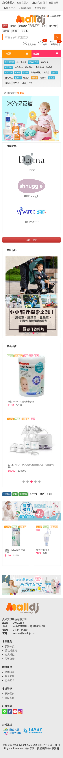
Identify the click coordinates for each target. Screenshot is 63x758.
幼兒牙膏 (45, 62)
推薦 (8, 53)
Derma (31, 170)
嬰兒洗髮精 (21, 62)
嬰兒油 (54, 72)
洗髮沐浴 (23, 26)
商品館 (36, 53)
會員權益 (10, 654)
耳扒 (30, 83)
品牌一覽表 (31, 240)
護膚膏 (17, 72)
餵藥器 (34, 78)
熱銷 (15, 494)
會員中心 (11, 8)
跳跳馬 (25, 31)
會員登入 (24, 2)
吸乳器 (13, 26)
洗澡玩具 (34, 26)
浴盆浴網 (8, 67)
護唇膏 (25, 72)
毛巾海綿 (40, 67)
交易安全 (10, 680)
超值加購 (23, 494)
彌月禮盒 (53, 26)
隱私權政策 (11, 650)
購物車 (57, 44)
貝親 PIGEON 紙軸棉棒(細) (21, 401)
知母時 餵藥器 (43, 550)
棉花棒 (8, 83)
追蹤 (45, 43)
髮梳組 (49, 67)
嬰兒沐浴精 (9, 62)
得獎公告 (10, 658)
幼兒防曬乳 (36, 72)
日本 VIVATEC (31, 222)
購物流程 (25, 8)
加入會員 (40, 2)
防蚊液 (43, 78)
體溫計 (15, 31)
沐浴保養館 (9, 93)
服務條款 (10, 646)
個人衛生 (9, 78)
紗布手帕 (19, 67)
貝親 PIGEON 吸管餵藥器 (15, 551)
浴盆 (44, 26)
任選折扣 (33, 494)
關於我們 (10, 693)
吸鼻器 (51, 78)
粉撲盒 (46, 72)
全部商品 (7, 494)
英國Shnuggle (31, 196)
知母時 (49, 494)
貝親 (42, 494)
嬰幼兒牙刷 (33, 62)
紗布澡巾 (29, 67)
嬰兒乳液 (8, 72)
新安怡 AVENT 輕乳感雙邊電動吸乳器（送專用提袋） (31, 466)
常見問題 (41, 8)
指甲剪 (16, 83)
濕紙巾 (6, 31)
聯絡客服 (10, 697)
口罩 (24, 83)
